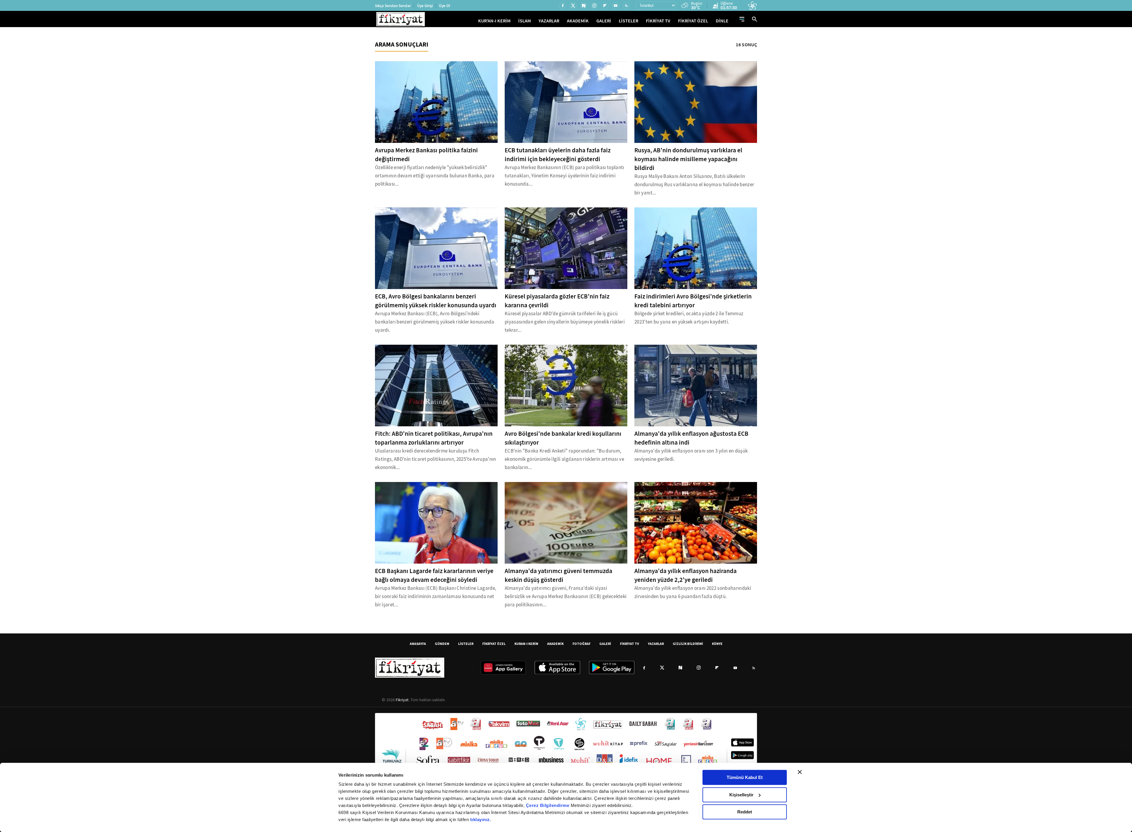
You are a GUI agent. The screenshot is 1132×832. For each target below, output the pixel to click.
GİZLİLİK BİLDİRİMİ (688, 643)
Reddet (744, 811)
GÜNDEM (442, 643)
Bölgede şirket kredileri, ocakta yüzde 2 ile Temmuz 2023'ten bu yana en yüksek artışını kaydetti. (688, 318)
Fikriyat (402, 699)
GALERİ (603, 21)
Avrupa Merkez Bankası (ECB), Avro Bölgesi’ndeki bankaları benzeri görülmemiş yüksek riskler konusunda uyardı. (434, 322)
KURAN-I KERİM (526, 643)
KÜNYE (717, 643)
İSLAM (524, 21)
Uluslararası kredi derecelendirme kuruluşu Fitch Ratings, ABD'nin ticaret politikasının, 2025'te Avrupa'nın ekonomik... (435, 459)
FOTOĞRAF (581, 643)
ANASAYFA (418, 643)
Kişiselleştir (741, 794)
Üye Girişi (425, 5)
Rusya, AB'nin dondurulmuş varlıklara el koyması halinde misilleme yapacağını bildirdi (688, 159)
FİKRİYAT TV (658, 21)
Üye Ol (444, 5)
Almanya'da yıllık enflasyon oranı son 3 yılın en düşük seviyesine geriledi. (691, 455)
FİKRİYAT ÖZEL (693, 21)
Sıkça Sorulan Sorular (393, 5)
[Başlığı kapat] (800, 772)
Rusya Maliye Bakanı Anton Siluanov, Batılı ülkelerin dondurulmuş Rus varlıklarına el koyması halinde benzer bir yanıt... (694, 184)
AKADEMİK (578, 21)
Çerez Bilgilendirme (548, 805)
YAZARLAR (549, 21)
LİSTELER (628, 21)
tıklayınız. (480, 819)
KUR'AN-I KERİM (494, 21)
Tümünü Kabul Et (745, 777)
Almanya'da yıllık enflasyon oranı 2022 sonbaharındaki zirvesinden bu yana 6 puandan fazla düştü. (692, 592)
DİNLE (722, 21)
